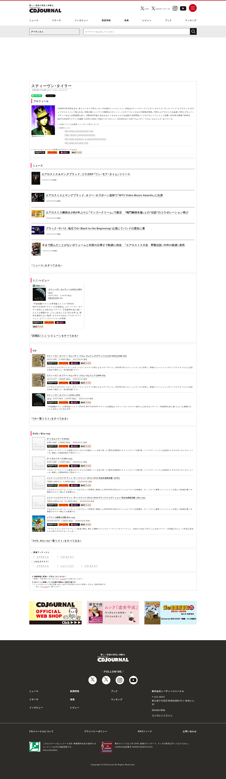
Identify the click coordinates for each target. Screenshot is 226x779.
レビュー (146, 20)
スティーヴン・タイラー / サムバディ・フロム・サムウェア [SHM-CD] (76, 375)
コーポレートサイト (162, 715)
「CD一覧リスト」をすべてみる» (49, 418)
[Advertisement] (113, 60)
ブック (168, 20)
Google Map (158, 709)
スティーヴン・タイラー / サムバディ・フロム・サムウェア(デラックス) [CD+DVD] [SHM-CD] (87, 356)
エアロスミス (43, 556)
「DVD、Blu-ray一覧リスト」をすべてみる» (56, 540)
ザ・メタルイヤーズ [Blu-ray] (59, 458)
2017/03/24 (78, 359)
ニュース (33, 20)
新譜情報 (106, 20)
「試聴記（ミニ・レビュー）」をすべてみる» (55, 335)
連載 (126, 20)
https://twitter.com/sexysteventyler (80, 135)
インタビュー (81, 20)
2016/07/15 (78, 379)
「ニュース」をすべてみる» (46, 265)
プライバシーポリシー (95, 731)
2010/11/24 (53, 298)
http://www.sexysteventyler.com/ (79, 131)
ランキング (191, 20)
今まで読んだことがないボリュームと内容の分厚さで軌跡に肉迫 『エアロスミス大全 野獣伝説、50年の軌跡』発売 (113, 245)
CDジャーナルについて (41, 731)
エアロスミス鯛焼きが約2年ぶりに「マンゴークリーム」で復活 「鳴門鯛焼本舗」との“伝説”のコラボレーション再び (117, 212)
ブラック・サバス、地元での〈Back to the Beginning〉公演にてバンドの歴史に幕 (95, 228)
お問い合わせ (190, 731)
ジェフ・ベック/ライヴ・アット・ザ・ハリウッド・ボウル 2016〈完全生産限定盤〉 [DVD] (83, 478)
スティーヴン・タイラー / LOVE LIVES (65, 289)
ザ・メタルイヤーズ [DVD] (58, 438)
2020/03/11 (78, 442)
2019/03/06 (83, 481)
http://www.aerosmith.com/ (76, 143)
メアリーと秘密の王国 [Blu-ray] (61, 517)
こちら (62, 578)
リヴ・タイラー (67, 556)
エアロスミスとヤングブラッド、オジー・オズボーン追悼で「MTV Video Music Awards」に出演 (104, 195)
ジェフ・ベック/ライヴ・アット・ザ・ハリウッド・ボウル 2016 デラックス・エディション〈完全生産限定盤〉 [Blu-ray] (96, 497)
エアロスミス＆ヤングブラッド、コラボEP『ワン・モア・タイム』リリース (86, 174)
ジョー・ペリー (67, 565)
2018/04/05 (80, 520)
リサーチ (56, 20)
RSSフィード (145, 731)
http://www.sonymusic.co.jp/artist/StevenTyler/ (85, 139)
